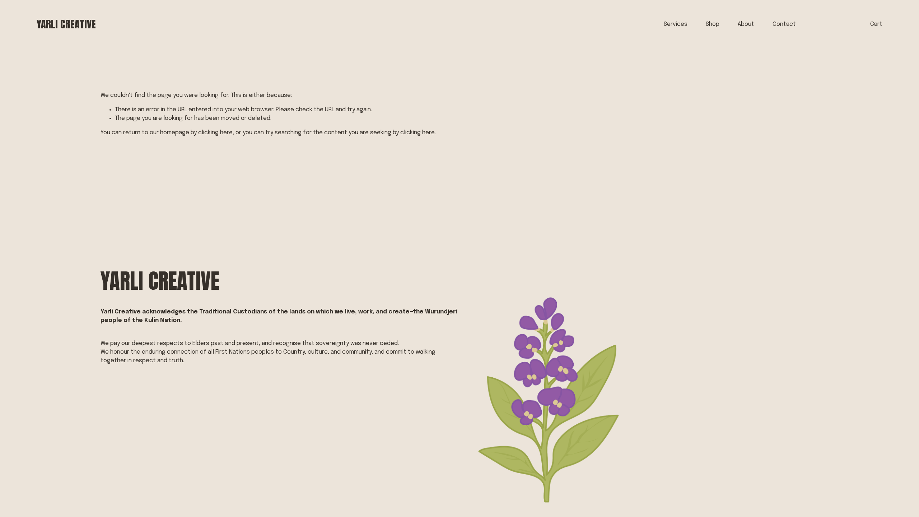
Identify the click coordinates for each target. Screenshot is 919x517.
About (746, 24)
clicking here (215, 133)
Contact (784, 24)
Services (675, 24)
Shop (712, 24)
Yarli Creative (66, 24)
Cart (876, 24)
